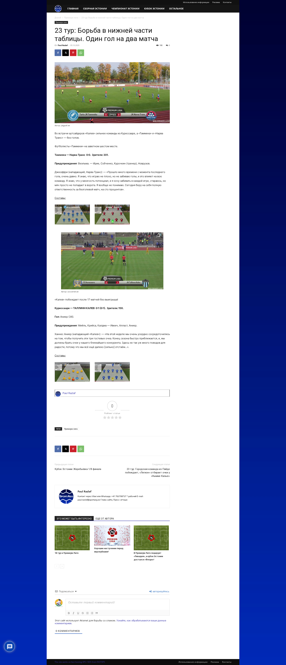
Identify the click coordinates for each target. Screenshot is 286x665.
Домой (58, 17)
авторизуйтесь (160, 591)
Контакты (227, 2)
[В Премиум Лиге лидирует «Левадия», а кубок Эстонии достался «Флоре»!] (152, 537)
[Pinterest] (73, 52)
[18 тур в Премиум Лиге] (73, 537)
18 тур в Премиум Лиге (66, 553)
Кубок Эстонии (154, 8)
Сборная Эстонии (95, 8)
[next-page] (62, 566)
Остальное (176, 8)
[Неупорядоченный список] (92, 613)
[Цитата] (96, 613)
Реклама (216, 2)
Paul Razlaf (63, 45)
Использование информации (196, 2)
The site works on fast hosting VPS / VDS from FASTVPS (80, 662)
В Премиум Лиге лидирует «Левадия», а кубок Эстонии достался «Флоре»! (148, 556)
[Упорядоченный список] (87, 613)
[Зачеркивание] (82, 613)
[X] (65, 52)
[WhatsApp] (80, 52)
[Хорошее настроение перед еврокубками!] (112, 535)
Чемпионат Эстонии (126, 8)
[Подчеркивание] (78, 613)
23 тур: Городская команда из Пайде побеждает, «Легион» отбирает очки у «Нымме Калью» (147, 473)
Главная (72, 8)
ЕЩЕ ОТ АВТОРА (105, 518)
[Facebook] (58, 52)
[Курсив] (73, 613)
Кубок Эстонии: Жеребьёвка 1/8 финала (78, 469)
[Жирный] (69, 613)
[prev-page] (57, 566)
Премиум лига (71, 17)
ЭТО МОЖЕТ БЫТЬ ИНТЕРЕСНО (74, 518)
